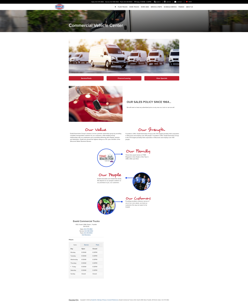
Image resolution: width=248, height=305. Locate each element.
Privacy (104, 300)
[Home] (115, 7)
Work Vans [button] (145, 7)
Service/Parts (86, 78)
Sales (75, 245)
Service (86, 245)
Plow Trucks (122, 7)
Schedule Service (170, 7)
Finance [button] (181, 7)
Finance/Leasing (124, 78)
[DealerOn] (74, 300)
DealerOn (93, 300)
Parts (97, 245)
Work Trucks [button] (134, 7)
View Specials (161, 78)
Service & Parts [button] (156, 7)
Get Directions (86, 235)
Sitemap (99, 300)
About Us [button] (189, 7)
